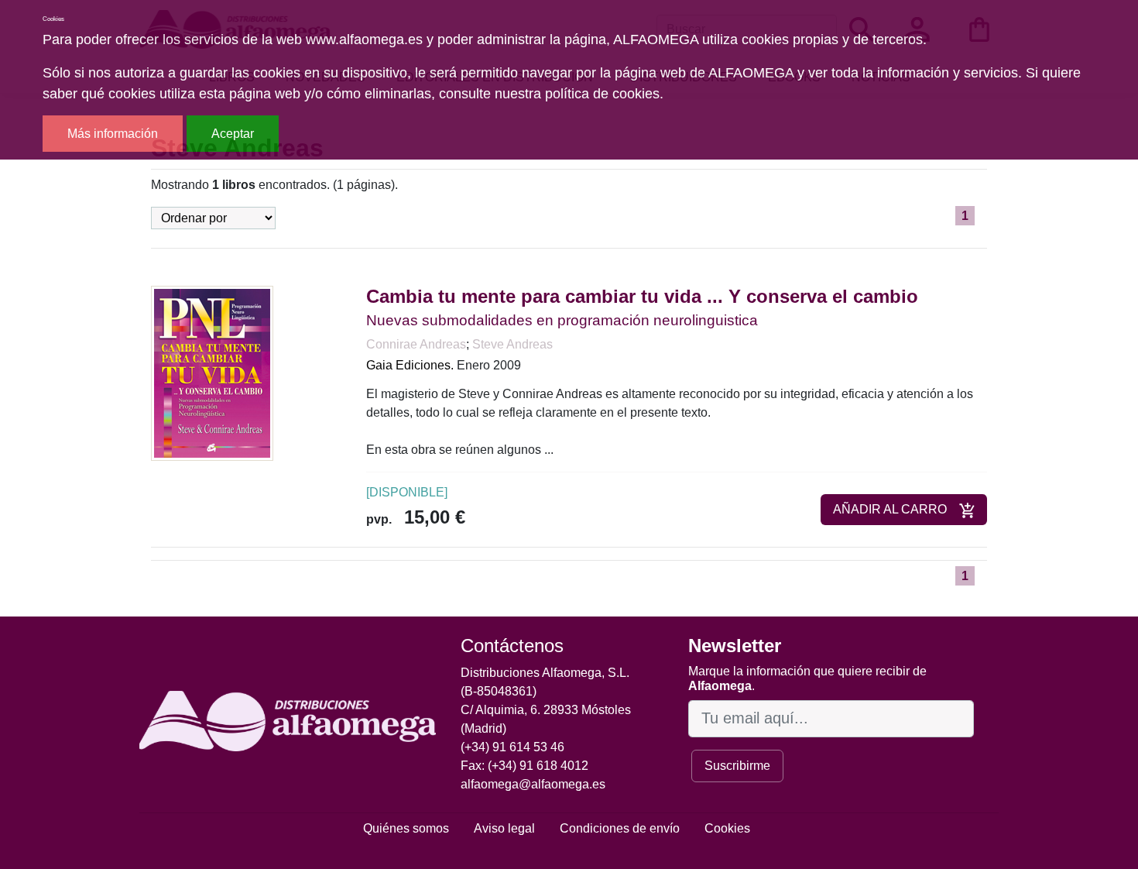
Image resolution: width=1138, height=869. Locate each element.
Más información (112, 133)
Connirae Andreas (416, 344)
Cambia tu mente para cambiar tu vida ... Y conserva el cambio (642, 296)
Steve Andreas (512, 344)
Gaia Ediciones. (410, 365)
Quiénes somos (406, 828)
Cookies (727, 828)
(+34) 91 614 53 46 (512, 747)
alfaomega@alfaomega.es (533, 784)
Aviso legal (504, 828)
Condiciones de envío (620, 828)
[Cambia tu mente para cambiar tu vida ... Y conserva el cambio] (212, 373)
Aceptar (232, 133)
